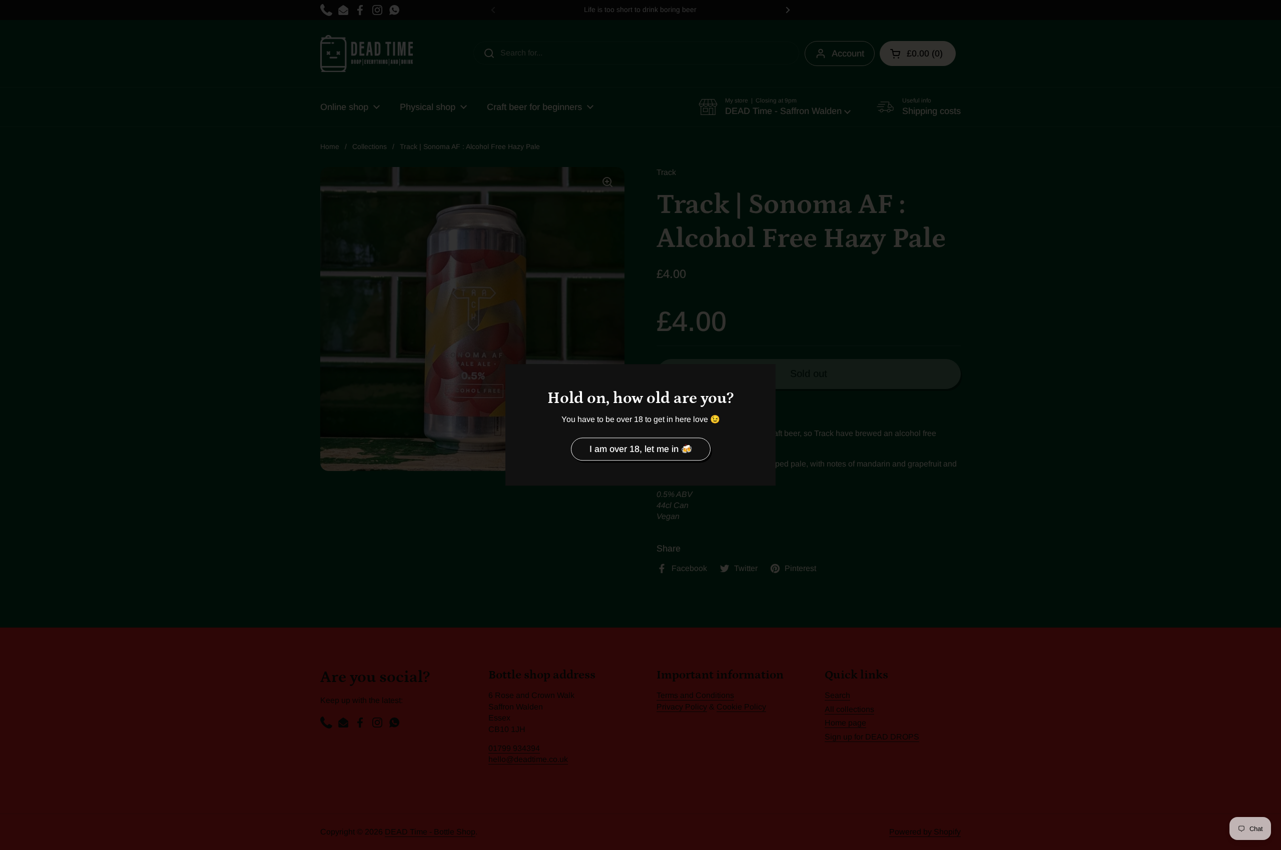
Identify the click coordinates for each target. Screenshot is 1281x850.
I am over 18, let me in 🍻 (640, 449)
